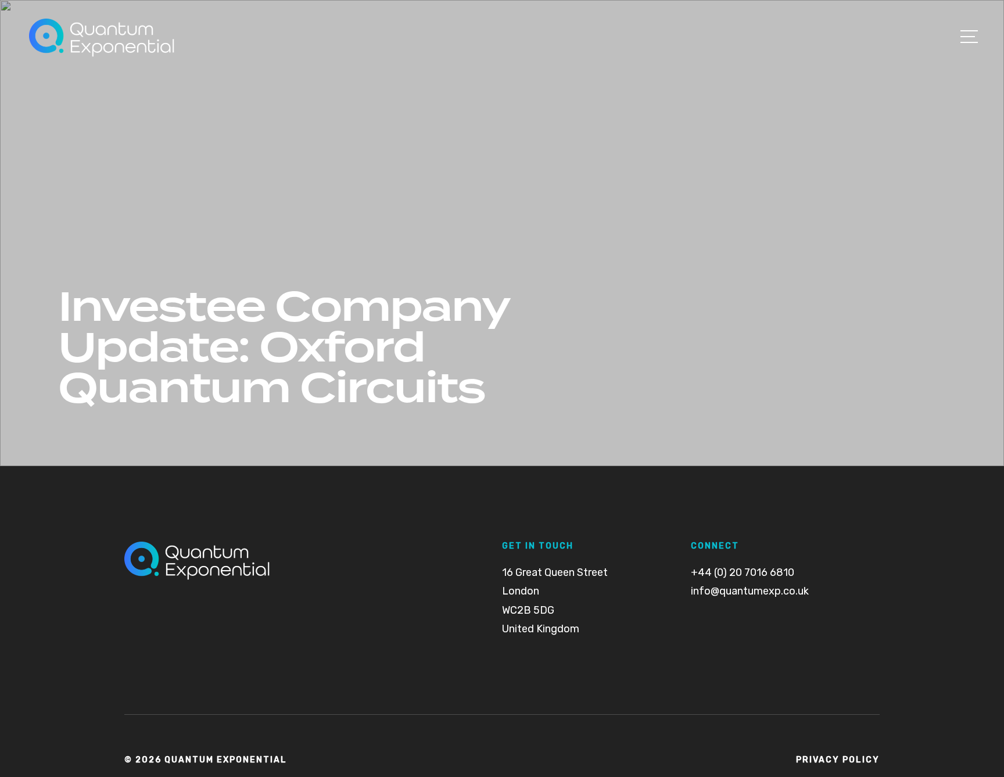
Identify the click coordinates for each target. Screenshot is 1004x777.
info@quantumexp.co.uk (750, 591)
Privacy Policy (838, 760)
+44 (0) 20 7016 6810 (742, 572)
